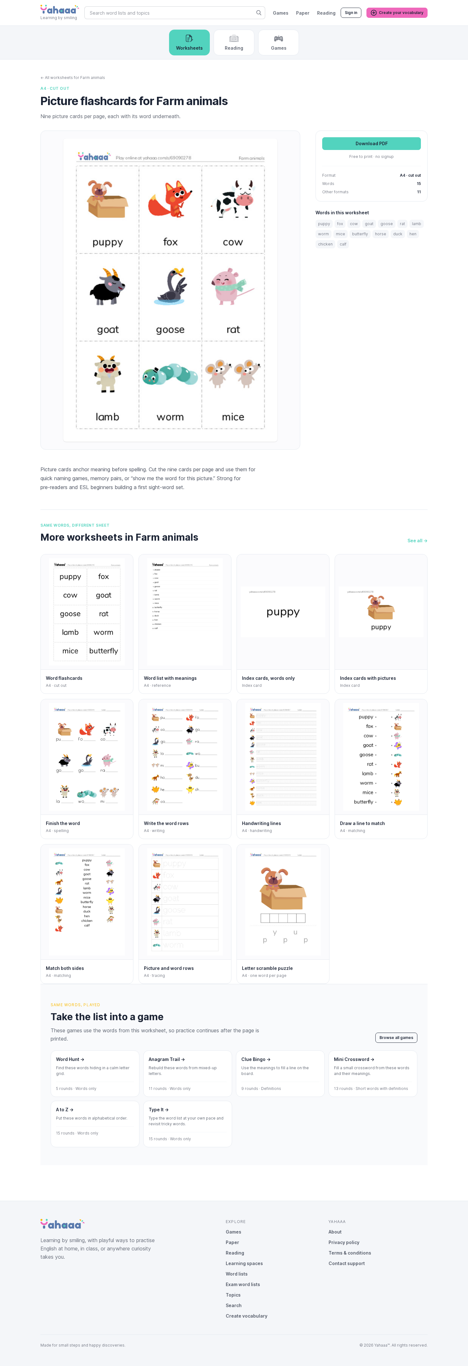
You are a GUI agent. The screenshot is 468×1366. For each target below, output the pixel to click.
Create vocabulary (246, 1316)
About (335, 1231)
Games (280, 13)
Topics (233, 1295)
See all (418, 540)
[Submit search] (258, 12)
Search (234, 1305)
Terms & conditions (350, 1253)
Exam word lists (243, 1284)
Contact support (347, 1263)
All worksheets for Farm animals (72, 77)
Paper (302, 13)
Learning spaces (244, 1263)
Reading (326, 13)
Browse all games (396, 1037)
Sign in (351, 12)
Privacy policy (344, 1242)
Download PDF (372, 143)
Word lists (237, 1274)
